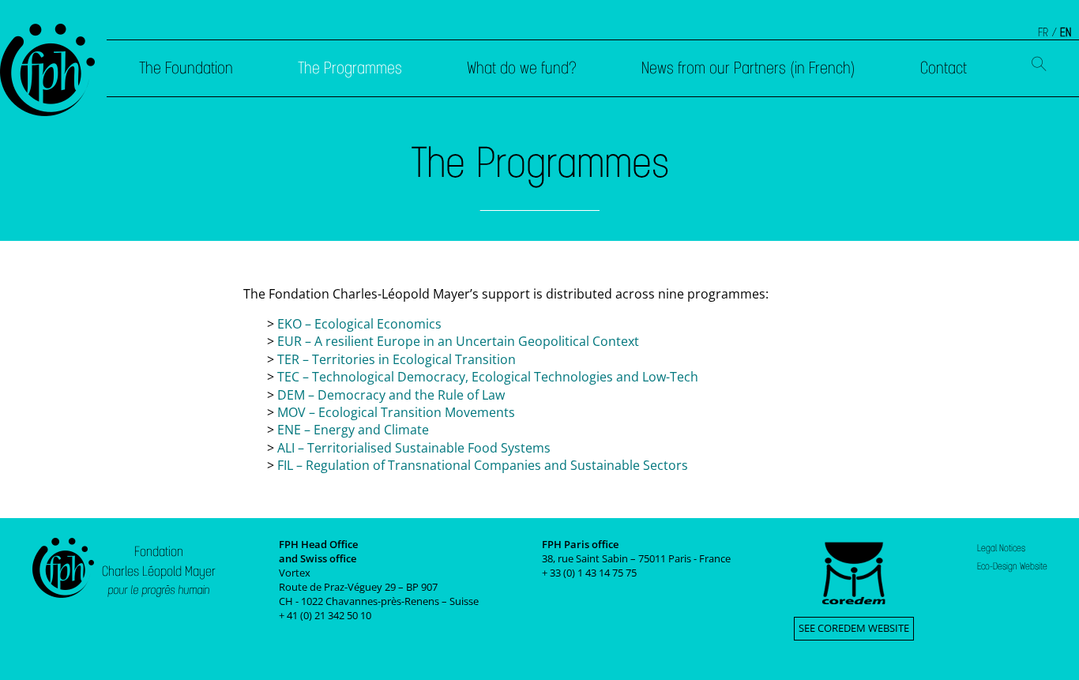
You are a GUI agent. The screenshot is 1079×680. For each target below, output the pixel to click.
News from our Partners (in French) (748, 68)
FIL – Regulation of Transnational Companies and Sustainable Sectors (482, 465)
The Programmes (350, 68)
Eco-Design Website (1012, 566)
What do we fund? (522, 68)
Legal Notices (1001, 548)
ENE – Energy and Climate (353, 429)
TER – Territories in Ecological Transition (396, 359)
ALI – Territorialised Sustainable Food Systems (414, 447)
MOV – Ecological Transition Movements (396, 412)
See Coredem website (854, 628)
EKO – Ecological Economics (359, 323)
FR (1043, 32)
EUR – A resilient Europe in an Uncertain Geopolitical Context (458, 341)
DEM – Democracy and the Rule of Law (391, 395)
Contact (943, 68)
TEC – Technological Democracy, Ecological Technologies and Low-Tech (487, 376)
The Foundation (186, 68)
